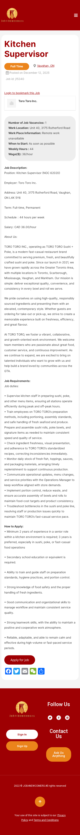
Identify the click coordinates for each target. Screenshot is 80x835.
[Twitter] (50, 717)
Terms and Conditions (46, 820)
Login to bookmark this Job (22, 93)
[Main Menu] (76, 15)
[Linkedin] (67, 717)
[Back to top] (40, 802)
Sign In (22, 734)
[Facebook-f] (58, 717)
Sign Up (22, 746)
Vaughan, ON (45, 65)
